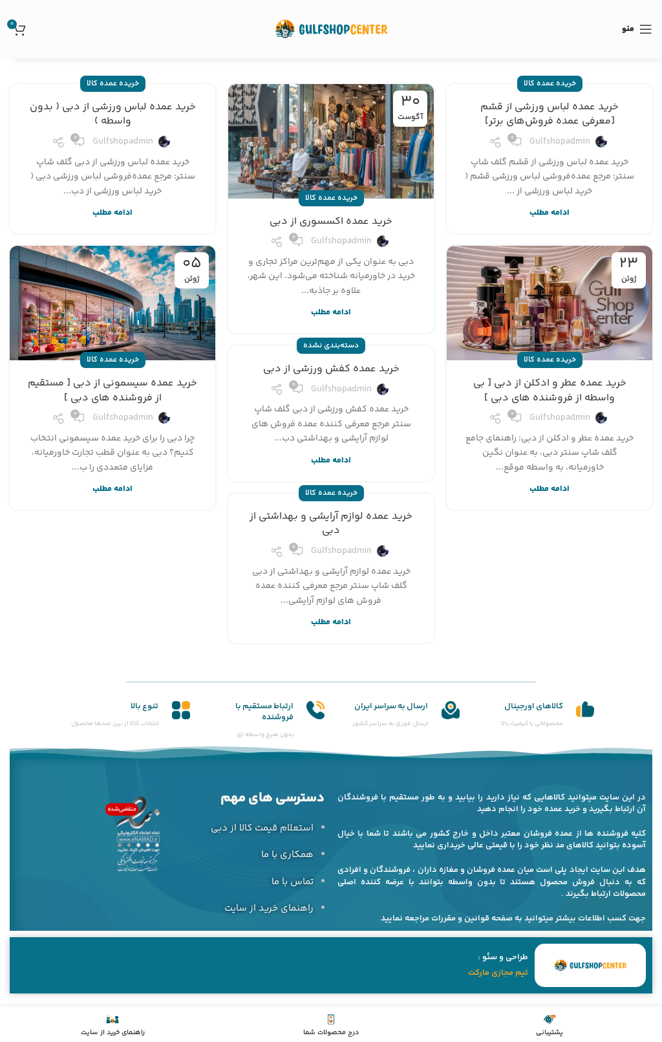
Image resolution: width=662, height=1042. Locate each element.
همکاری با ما (287, 854)
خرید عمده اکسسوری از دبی (331, 221)
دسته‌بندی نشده (331, 346)
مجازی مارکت (490, 972)
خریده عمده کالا (550, 84)
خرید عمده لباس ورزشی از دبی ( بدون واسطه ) (113, 114)
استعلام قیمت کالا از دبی (262, 828)
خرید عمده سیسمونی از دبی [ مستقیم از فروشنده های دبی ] (112, 390)
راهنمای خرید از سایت (269, 908)
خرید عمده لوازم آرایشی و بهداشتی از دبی (331, 523)
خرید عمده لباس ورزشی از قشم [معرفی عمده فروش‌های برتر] (549, 114)
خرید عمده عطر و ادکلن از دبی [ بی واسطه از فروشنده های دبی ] (549, 390)
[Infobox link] (534, 715)
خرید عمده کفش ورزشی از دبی (331, 369)
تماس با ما (293, 881)
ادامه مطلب (549, 213)
